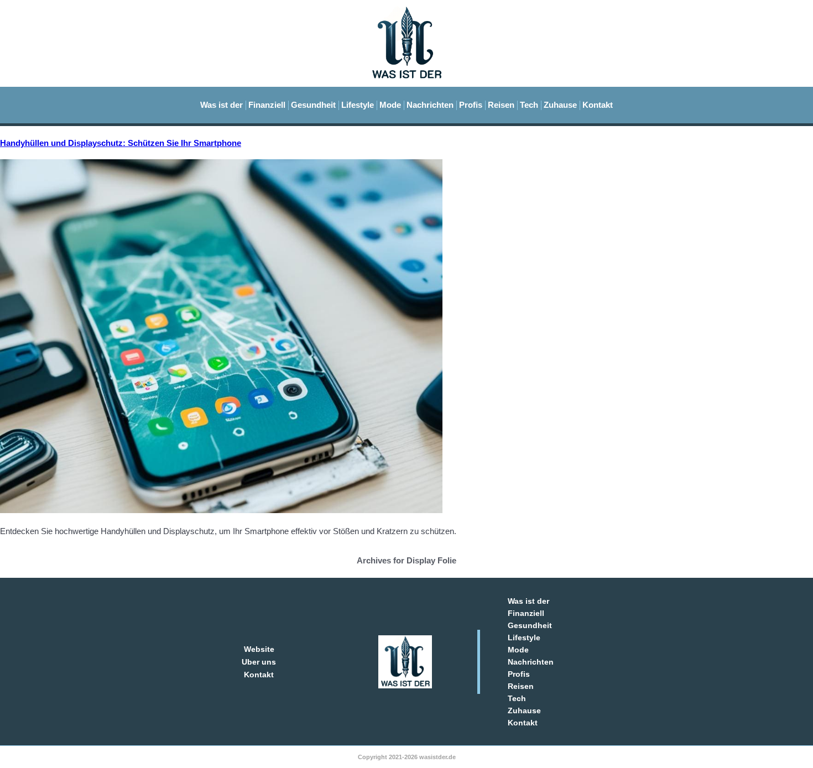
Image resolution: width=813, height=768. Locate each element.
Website (259, 649)
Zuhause (560, 104)
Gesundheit (313, 104)
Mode (390, 104)
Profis (470, 104)
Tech (529, 104)
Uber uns (259, 661)
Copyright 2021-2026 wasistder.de (407, 757)
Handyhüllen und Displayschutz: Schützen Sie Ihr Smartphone (120, 143)
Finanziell (266, 104)
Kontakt (597, 104)
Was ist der (221, 104)
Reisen (501, 104)
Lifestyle (357, 104)
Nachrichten (430, 104)
